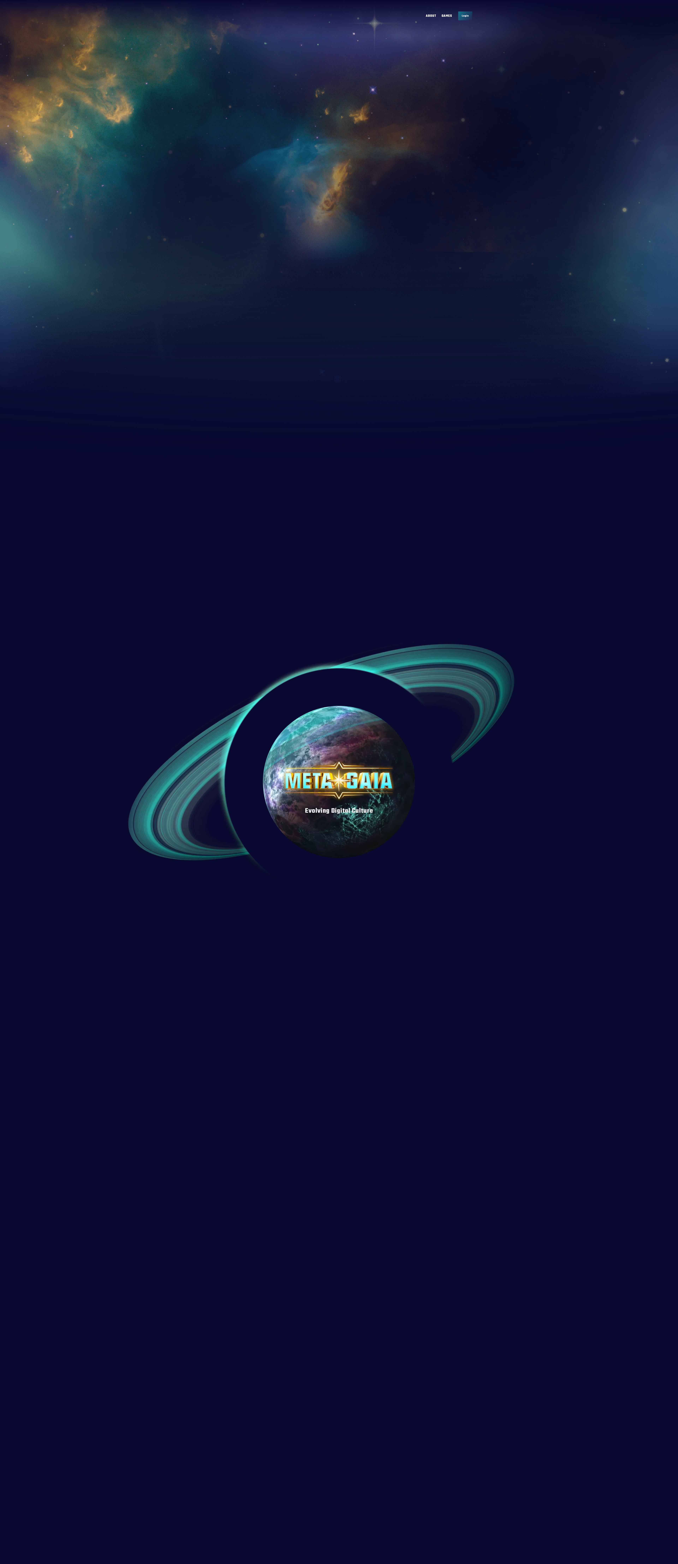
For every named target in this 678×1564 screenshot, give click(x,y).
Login (465, 16)
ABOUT (431, 16)
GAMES (447, 16)
